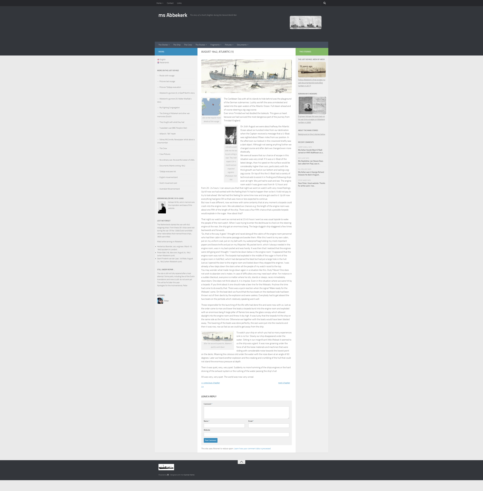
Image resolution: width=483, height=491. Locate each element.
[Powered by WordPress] (168, 475)
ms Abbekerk (172, 15)
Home (159, 3)
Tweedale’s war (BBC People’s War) (173, 128)
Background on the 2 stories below (311, 134)
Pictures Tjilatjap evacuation (170, 87)
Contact (170, 3)
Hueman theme (189, 475)
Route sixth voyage (166, 75)
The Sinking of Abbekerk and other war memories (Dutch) (173, 115)
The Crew (188, 45)
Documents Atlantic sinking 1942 (172, 166)
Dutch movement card (168, 183)
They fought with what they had (171, 122)
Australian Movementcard (169, 189)
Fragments (214, 45)
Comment (208, 404)
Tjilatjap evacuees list (167, 171)
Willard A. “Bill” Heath (167, 134)
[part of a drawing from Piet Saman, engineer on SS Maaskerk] (217, 336)
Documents (242, 45)
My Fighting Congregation (169, 107)
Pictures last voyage (167, 81)
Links (179, 3)
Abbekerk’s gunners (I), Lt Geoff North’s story (177, 93)
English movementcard (168, 177)
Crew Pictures (164, 154)
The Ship (176, 45)
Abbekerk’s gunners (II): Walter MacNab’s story (174, 100)
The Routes (200, 45)
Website (207, 430)
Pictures (228, 45)
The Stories (163, 45)
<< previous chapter (210, 382)
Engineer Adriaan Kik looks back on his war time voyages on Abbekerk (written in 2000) (311, 119)
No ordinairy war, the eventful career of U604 (176, 160)
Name (206, 421)
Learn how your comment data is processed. (252, 448)
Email (251, 421)
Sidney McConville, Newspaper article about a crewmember (176, 141)
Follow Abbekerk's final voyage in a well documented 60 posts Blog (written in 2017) (311, 83)
